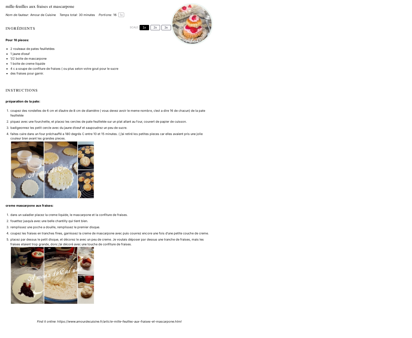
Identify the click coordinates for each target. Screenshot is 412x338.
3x (166, 27)
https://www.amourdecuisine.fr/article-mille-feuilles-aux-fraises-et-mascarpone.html (119, 321)
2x (155, 27)
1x (144, 27)
